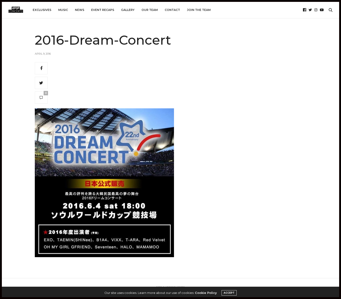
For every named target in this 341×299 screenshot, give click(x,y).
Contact (172, 10)
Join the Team (199, 10)
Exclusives (42, 10)
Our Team (150, 10)
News (79, 10)
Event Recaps (102, 10)
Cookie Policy (206, 293)
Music (63, 10)
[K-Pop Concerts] (16, 10)
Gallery (128, 10)
